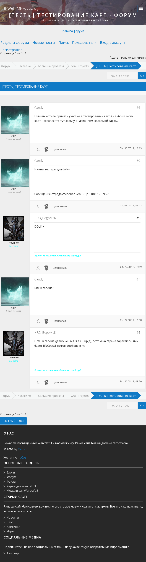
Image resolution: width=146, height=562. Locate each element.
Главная (51, 20)
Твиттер (13, 553)
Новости (13, 517)
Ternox (23, 449)
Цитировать (60, 149)
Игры (10, 531)
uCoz (22, 457)
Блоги (11, 472)
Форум (11, 477)
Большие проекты (51, 66)
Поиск (63, 42)
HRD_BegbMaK (45, 218)
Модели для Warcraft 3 (22, 491)
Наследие (24, 66)
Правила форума (72, 31)
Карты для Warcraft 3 (21, 486)
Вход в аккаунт (113, 42)
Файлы (11, 481)
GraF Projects (80, 66)
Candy (38, 107)
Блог (10, 522)
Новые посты (43, 42)
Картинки (13, 527)
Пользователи (84, 42)
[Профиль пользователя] (38, 149)
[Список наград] (46, 149)
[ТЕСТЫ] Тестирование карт (116, 66)
